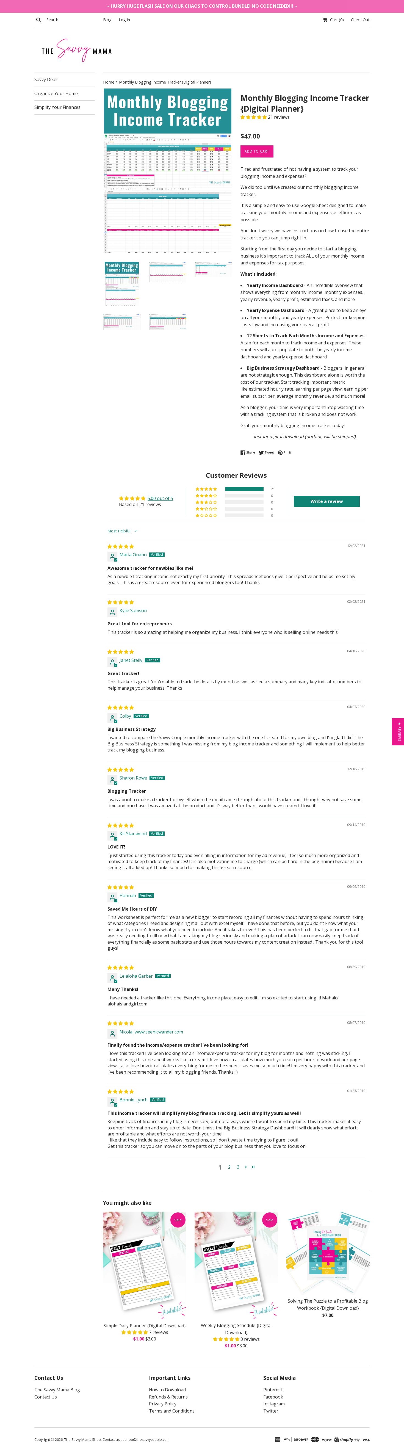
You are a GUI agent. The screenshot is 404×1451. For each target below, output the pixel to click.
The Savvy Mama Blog (57, 1390)
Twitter (270, 1411)
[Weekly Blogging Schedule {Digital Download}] (236, 1265)
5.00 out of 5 (160, 498)
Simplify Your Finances (57, 107)
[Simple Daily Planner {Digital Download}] (144, 1266)
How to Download (167, 1390)
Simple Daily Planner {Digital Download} (145, 1325)
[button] (254, 117)
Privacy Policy (162, 1404)
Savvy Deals (46, 79)
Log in (124, 19)
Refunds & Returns (168, 1397)
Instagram (274, 1404)
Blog (107, 19)
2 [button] (229, 1167)
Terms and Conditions (172, 1411)
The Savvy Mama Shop (82, 1439)
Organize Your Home (56, 93)
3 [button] (238, 1167)
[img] (120, 546)
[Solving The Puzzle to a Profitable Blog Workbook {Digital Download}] (328, 1253)
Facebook (273, 1397)
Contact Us (45, 1397)
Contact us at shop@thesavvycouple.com (136, 1439)
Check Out (360, 19)
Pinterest (272, 1390)
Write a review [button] (327, 501)
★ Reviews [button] (399, 731)
